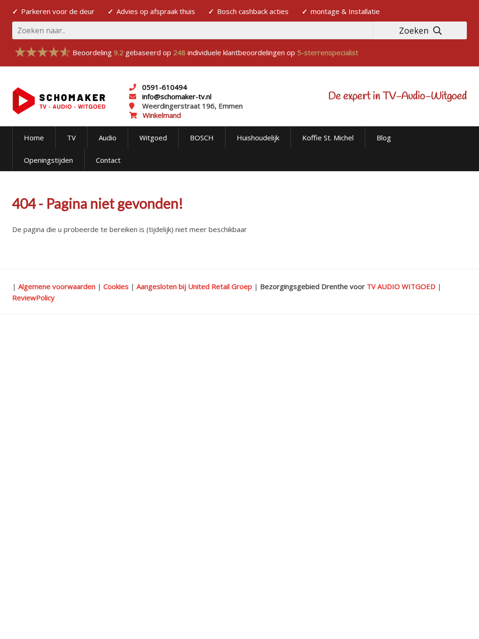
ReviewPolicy (33, 297)
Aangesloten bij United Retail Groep (194, 286)
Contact (108, 160)
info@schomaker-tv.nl (175, 96)
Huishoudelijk (258, 137)
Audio (107, 137)
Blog (384, 137)
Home (34, 137)
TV (71, 137)
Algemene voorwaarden (56, 286)
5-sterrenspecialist (327, 52)
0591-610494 (164, 87)
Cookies (116, 286)
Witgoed (153, 137)
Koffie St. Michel (328, 137)
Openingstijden (48, 160)
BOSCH (202, 137)
